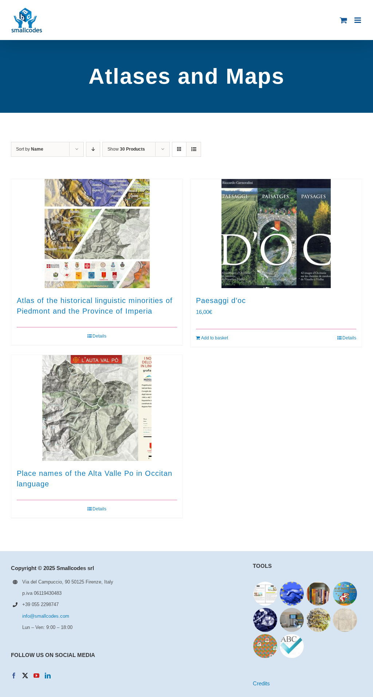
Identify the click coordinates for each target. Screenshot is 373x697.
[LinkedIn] (48, 675)
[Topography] (318, 620)
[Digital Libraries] (345, 620)
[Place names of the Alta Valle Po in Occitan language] (96, 408)
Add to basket (214, 337)
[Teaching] (265, 646)
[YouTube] (36, 675)
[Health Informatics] (265, 620)
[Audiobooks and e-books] (265, 594)
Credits (261, 683)
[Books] (318, 594)
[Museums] (292, 620)
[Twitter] (25, 675)
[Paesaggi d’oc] (276, 233)
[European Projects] (292, 594)
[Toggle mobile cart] (343, 20)
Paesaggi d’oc (221, 300)
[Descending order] (93, 149)
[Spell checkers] (292, 646)
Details (99, 336)
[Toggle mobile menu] (358, 20)
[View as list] (193, 149)
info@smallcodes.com (45, 616)
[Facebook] (14, 675)
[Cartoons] (345, 594)
